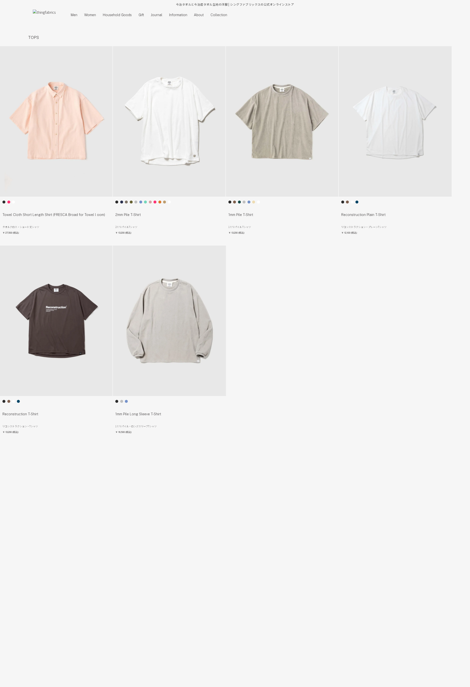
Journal (156, 15)
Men (74, 15)
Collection (219, 15)
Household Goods (117, 15)
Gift (141, 15)
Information (178, 15)
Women (90, 15)
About (199, 15)
